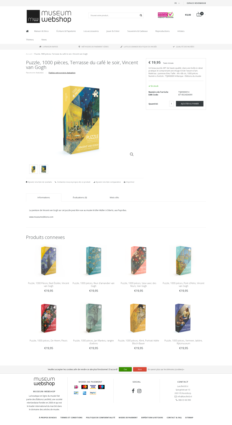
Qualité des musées (185, 46)
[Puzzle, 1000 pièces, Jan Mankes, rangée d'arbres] (93, 317)
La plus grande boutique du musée (140, 46)
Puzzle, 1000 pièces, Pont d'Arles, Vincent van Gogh (183, 284)
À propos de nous (48, 417)
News (44, 39)
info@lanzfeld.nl (185, 396)
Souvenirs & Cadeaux (137, 31)
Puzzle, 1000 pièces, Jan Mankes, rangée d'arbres (93, 342)
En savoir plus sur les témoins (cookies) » (166, 369)
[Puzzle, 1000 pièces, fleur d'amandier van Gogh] (93, 260)
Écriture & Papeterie (66, 31)
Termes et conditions (71, 417)
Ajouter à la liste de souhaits (40, 182)
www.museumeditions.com (41, 217)
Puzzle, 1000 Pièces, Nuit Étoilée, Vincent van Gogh (48, 284)
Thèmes (30, 39)
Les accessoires (91, 31)
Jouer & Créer (113, 31)
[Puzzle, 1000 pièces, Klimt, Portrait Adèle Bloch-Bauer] (138, 317)
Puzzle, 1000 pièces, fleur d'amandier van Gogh (93, 284)
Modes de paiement (128, 417)
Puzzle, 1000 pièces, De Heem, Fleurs (48, 340)
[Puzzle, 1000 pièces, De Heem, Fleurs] (48, 317)
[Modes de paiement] (76, 387)
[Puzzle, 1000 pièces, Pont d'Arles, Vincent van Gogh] (183, 260)
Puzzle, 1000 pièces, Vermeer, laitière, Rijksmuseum (183, 342)
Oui (125, 369)
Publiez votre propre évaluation (62, 72)
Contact (182, 381)
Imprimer (130, 182)
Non (140, 369)
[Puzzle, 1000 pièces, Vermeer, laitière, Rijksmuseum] (183, 317)
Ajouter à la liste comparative (108, 182)
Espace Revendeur (196, 3)
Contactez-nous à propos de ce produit (73, 182)
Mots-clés (114, 197)
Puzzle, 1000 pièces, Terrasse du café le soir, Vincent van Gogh (61, 54)
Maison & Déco (41, 31)
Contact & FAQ (174, 417)
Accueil (29, 54)
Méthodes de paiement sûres (95, 46)
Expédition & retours (152, 417)
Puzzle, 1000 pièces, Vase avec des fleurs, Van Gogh (138, 284)
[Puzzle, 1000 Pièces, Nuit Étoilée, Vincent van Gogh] (48, 260)
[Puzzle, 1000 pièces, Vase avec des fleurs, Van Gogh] (138, 260)
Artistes (180, 31)
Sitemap (189, 417)
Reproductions (162, 31)
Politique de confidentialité (100, 417)
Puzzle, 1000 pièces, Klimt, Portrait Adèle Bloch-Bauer (138, 342)
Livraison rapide (50, 46)
